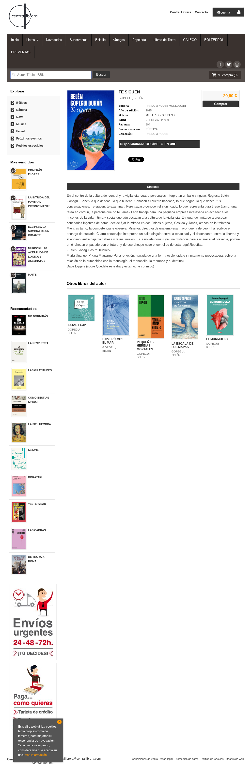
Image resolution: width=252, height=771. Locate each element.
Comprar (220, 104)
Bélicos (21, 103)
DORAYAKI (35, 477)
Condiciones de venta (145, 758)
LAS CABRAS (37, 530)
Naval (20, 117)
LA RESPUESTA (38, 343)
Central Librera (180, 12)
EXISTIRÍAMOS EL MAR (112, 340)
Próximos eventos (29, 138)
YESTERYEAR (37, 503)
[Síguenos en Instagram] (237, 64)
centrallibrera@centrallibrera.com (78, 758)
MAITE (32, 274)
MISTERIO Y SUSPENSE (161, 115)
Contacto (201, 12)
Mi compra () (227, 75)
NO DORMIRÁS (38, 316)
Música (21, 124)
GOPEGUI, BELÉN (131, 98)
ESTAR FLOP (77, 325)
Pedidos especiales (30, 145)
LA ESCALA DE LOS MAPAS (182, 345)
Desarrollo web (235, 758)
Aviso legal (166, 758)
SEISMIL (33, 449)
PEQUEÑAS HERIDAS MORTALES (145, 345)
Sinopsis (153, 187)
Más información (36, 755)
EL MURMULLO (217, 339)
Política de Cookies (212, 758)
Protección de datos (187, 758)
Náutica (21, 110)
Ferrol (20, 131)
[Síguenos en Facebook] (220, 64)
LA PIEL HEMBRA (39, 424)
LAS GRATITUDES (40, 370)
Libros (31, 40)
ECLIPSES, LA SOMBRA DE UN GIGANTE (38, 231)
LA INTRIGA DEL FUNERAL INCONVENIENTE (39, 201)
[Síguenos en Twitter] (228, 64)
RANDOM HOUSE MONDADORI (166, 105)
